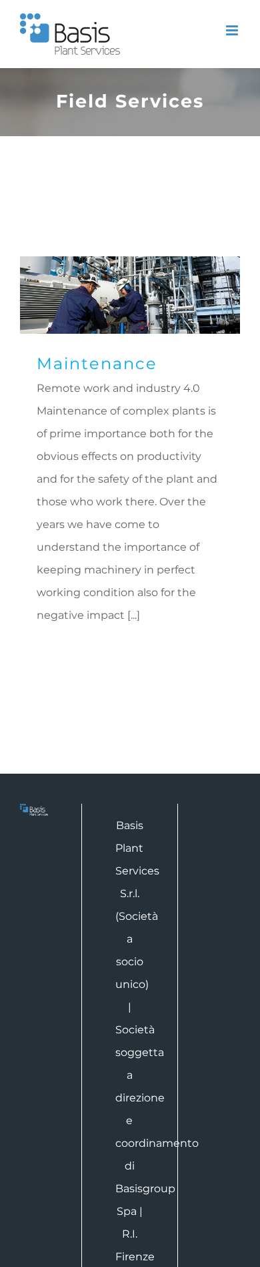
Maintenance (130, 295)
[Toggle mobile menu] (233, 30)
